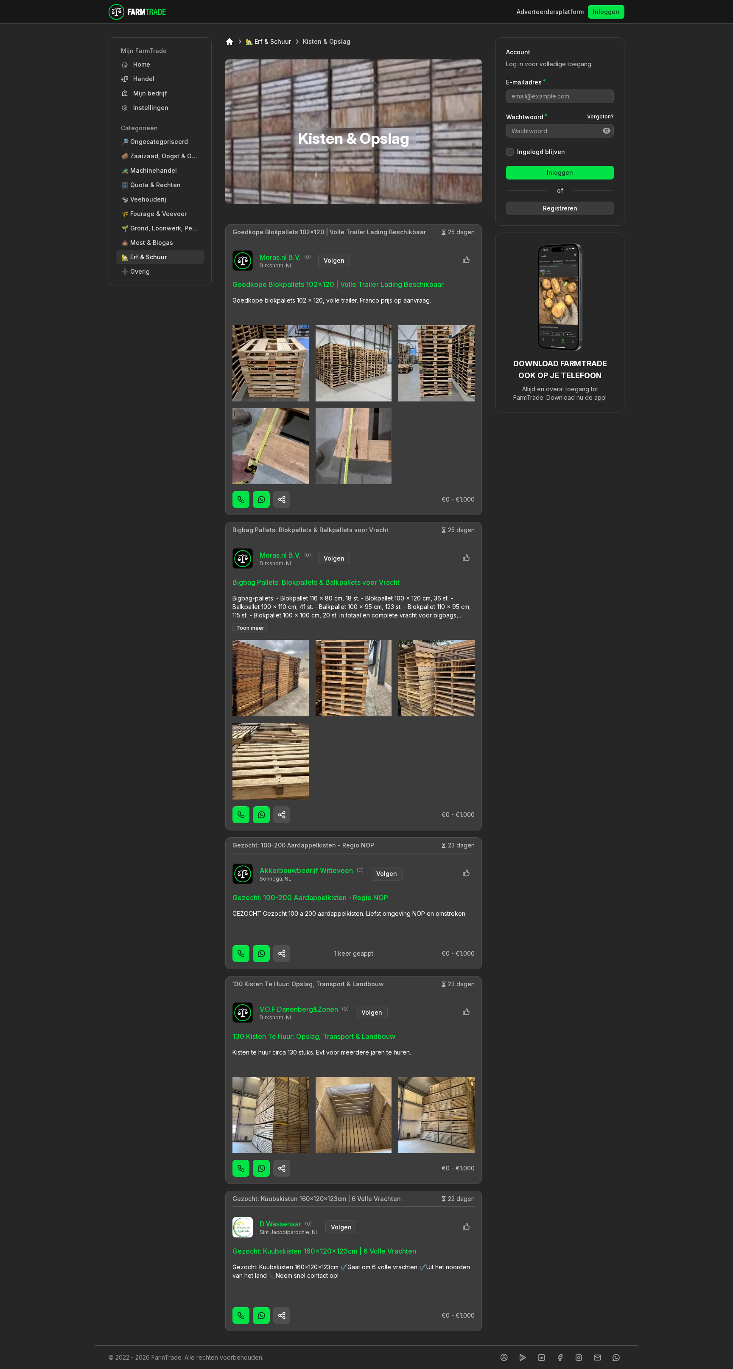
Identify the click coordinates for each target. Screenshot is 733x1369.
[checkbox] (510, 152)
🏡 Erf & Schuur (268, 41)
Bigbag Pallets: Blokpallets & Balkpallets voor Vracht (310, 529)
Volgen (334, 260)
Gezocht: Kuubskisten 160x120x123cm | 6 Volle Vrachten (316, 1198)
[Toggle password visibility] (607, 131)
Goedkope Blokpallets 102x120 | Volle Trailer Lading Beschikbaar (329, 232)
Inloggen (606, 11)
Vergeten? (600, 116)
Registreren (560, 208)
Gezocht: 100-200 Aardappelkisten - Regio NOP (303, 845)
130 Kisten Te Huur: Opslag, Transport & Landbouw (308, 983)
